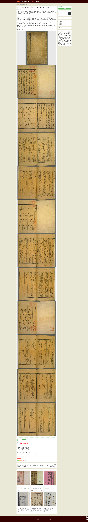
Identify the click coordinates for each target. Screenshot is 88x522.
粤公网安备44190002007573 (41, 519)
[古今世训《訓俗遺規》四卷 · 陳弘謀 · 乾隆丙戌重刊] (50, 499)
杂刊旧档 (37, 1)
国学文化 (33, 1)
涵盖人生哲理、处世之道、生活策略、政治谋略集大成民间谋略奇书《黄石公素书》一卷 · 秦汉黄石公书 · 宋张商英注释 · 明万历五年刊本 (36, 487)
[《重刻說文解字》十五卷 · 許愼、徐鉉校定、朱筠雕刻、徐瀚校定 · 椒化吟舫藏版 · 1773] (23, 499)
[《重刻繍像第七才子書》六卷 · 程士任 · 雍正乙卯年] (37, 499)
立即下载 (65, 8)
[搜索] (68, 2)
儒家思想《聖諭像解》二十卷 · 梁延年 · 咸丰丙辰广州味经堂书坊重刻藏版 (49, 487)
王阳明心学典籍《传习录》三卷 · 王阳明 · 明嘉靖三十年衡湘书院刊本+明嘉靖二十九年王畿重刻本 (23, 487)
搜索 (69, 14)
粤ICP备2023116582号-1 (48, 519)
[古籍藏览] (18, 1)
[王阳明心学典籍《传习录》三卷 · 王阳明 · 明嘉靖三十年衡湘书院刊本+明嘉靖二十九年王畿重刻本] (23, 478)
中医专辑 (29, 1)
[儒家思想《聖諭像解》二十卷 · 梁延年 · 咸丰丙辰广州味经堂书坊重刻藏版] (50, 478)
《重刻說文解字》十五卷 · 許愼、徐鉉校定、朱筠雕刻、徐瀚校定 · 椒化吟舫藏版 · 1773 (23, 508)
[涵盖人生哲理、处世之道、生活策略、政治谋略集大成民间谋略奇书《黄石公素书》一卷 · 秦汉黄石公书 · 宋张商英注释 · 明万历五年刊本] (37, 478)
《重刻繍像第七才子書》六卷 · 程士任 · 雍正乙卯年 (36, 508)
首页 (22, 1)
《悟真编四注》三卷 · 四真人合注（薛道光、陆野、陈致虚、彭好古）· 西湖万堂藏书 (64, 41)
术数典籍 (25, 1)
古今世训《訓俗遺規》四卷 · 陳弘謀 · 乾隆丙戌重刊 (49, 508)
